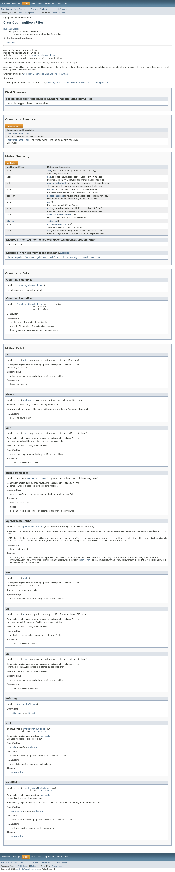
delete (50, 189)
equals (18, 257)
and (49, 177)
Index (59, 3)
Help (66, 3)
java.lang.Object (10, 29)
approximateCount (56, 183)
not (49, 202)
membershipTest (55, 196)
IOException (38, 731)
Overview (5, 3)
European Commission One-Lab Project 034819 (45, 74)
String (10, 221)
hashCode (53, 257)
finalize (29, 257)
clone (10, 257)
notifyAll (75, 257)
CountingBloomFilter (42, 55)
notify (64, 257)
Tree (39, 3)
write (50, 224)
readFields (53, 215)
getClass (41, 257)
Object (64, 252)
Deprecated (49, 3)
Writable (11, 42)
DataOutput (60, 224)
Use (33, 3)
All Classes (62, 9)
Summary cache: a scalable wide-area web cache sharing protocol (77, 82)
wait (85, 257)
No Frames (45, 9)
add (49, 170)
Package (16, 3)
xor (49, 231)
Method (33, 13)
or (48, 208)
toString (52, 221)
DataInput (65, 215)
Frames (34, 9)
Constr (26, 13)
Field (20, 13)
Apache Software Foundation (26, 869)
